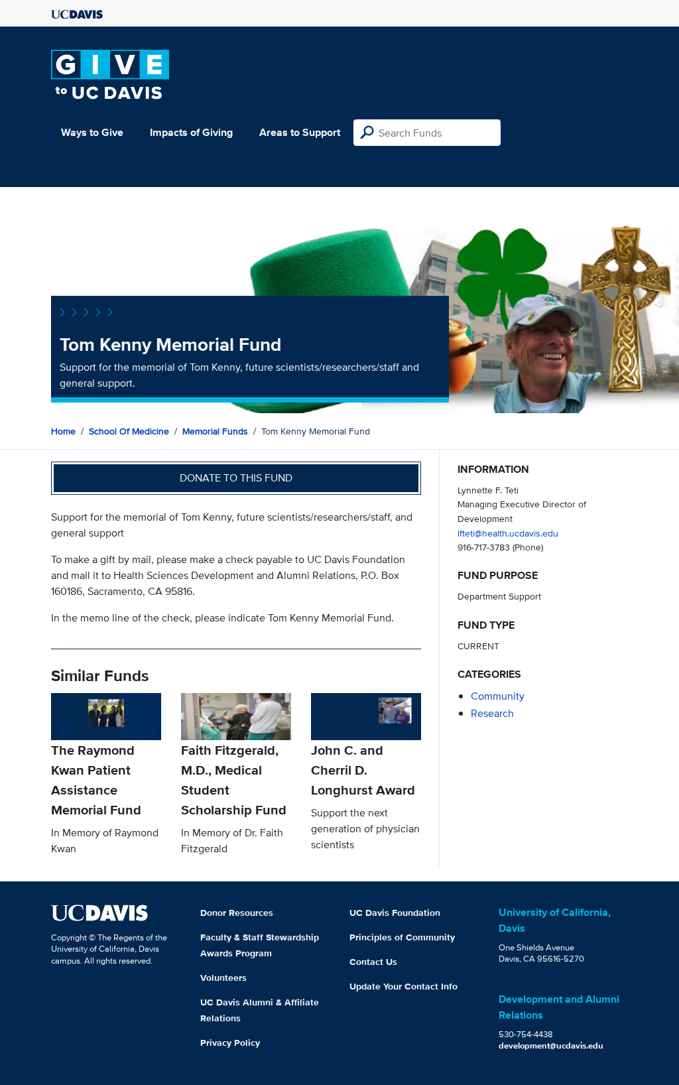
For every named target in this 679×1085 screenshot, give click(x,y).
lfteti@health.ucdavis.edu (508, 533)
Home (63, 431)
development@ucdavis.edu (551, 1045)
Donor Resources (236, 912)
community (498, 696)
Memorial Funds (215, 431)
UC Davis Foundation (394, 912)
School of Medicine (129, 431)
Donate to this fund (236, 477)
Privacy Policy (230, 1042)
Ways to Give (92, 132)
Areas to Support (299, 132)
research (492, 713)
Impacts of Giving (191, 132)
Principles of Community (402, 937)
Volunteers (223, 977)
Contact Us (373, 961)
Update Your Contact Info (403, 986)
